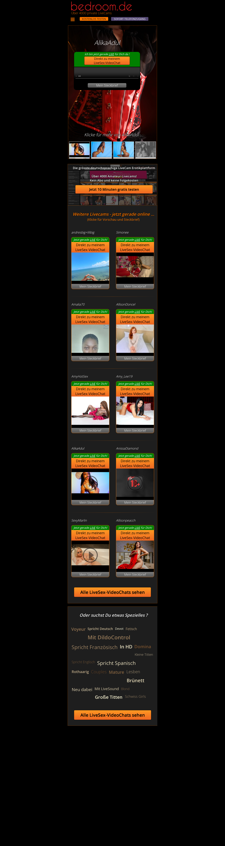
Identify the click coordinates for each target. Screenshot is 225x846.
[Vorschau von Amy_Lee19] (135, 424)
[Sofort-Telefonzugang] (78, 17)
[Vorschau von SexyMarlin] (90, 568)
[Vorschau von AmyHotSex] (90, 424)
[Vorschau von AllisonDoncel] (135, 351)
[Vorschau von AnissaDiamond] (135, 496)
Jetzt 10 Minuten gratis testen (114, 189)
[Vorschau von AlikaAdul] (90, 496)
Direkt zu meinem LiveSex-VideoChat (107, 61)
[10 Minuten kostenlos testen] (76, 17)
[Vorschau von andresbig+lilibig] (90, 279)
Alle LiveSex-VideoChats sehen (112, 592)
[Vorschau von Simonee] (135, 279)
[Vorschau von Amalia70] (90, 351)
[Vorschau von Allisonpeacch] (135, 568)
